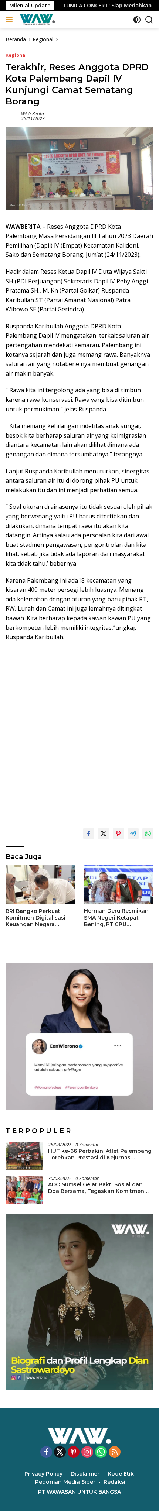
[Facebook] (46, 1452)
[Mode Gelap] (137, 20)
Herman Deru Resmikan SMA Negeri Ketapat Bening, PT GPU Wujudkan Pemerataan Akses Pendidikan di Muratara (116, 917)
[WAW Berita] (36, 19)
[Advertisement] (79, 731)
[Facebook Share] (88, 833)
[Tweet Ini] (103, 833)
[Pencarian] (149, 20)
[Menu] (11, 19)
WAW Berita (32, 113)
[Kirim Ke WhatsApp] (147, 833)
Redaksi (114, 1482)
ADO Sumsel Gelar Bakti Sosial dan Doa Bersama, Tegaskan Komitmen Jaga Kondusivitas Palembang (96, 1187)
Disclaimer (85, 1473)
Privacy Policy (43, 1473)
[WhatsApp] (101, 1452)
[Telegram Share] (133, 833)
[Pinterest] (74, 1452)
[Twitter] (60, 1452)
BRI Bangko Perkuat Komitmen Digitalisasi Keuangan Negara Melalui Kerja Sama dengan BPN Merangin (36, 918)
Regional (16, 55)
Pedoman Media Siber (65, 1482)
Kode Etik (121, 1473)
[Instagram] (87, 1452)
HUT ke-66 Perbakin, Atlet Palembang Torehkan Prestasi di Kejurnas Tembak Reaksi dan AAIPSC (100, 1154)
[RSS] (115, 1452)
